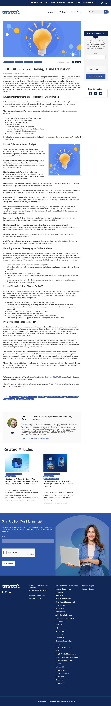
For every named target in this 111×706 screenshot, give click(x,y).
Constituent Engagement (65, 602)
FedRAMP (59, 625)
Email (95, 53)
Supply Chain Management (66, 654)
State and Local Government (67, 586)
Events (58, 664)
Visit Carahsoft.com (39, 3)
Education (19, 62)
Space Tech (60, 677)
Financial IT (60, 683)
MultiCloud (28, 62)
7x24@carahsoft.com (37, 596)
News (78, 3)
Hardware (59, 680)
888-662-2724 (35, 598)
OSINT (58, 651)
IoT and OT (60, 667)
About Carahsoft (57, 3)
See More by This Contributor (35, 439)
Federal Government (51, 478)
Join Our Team (88, 3)
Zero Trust (37, 62)
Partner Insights (77, 12)
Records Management (64, 660)
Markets (50, 12)
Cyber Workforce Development (68, 657)
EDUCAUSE (42, 396)
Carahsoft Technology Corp (50, 701)
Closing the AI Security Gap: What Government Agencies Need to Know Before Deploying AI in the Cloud (21, 481)
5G (57, 628)
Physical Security (62, 673)
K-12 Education (9, 399)
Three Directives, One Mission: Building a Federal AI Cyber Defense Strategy (59, 484)
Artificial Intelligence (13, 474)
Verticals (63, 12)
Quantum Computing (64, 641)
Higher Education (72, 396)
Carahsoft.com (88, 589)
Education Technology (29, 396)
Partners (59, 644)
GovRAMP (60, 638)
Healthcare (60, 595)
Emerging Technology (64, 647)
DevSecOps (60, 631)
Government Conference (55, 396)
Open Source (61, 612)
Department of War (63, 599)
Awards (70, 3)
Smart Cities (60, 670)
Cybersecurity (8, 62)
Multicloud (20, 399)
